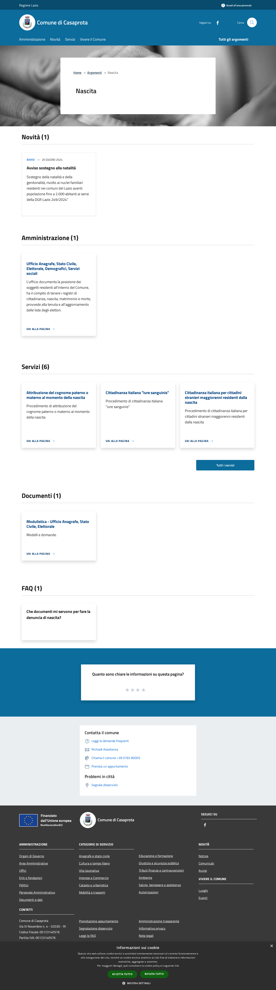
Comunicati (206, 863)
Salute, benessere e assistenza (160, 884)
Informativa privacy (152, 928)
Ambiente (145, 877)
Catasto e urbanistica (93, 885)
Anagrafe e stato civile (94, 856)
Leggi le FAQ (87, 935)
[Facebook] (216, 22)
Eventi (203, 897)
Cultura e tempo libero (94, 863)
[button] (138, 983)
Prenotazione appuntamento (98, 921)
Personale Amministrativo (37, 892)
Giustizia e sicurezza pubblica (159, 863)
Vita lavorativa (89, 870)
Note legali (146, 935)
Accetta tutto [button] (122, 974)
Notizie (203, 856)
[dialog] (138, 966)
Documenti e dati (31, 899)
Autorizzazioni (148, 892)
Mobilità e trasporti (92, 892)
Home (77, 72)
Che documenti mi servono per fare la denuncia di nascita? (58, 614)
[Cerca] (252, 22)
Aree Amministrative (33, 863)
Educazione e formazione (156, 855)
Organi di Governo (31, 856)
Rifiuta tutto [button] (154, 974)
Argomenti (94, 72)
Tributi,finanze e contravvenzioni (161, 870)
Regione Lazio (28, 5)
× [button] (271, 946)
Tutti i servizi (225, 465)
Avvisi (31, 159)
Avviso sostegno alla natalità (51, 168)
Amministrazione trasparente (159, 921)
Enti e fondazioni (30, 877)
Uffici (22, 870)
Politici (23, 885)
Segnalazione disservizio (95, 928)
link (177, 965)
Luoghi (203, 890)
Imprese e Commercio (94, 877)
